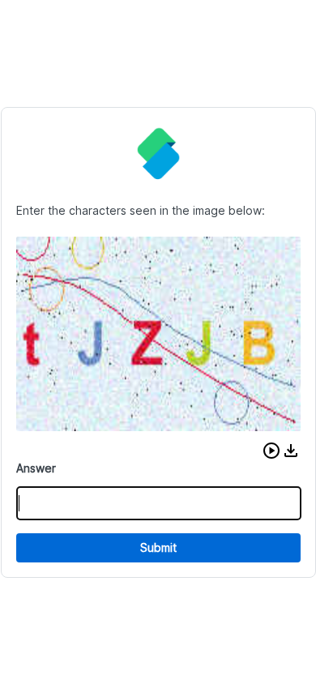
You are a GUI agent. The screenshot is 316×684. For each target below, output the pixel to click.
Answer (36, 468)
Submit (158, 547)
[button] (271, 450)
